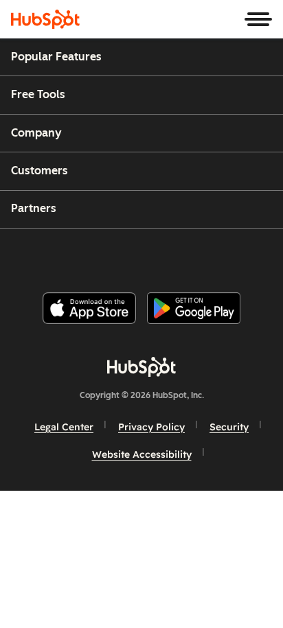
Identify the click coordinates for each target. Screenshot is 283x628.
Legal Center (63, 427)
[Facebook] (49, 255)
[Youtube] (117, 255)
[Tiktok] (256, 255)
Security (229, 427)
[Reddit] (222, 255)
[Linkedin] (187, 255)
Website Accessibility (142, 454)
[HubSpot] (45, 19)
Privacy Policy (151, 427)
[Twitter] (152, 255)
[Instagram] (83, 255)
